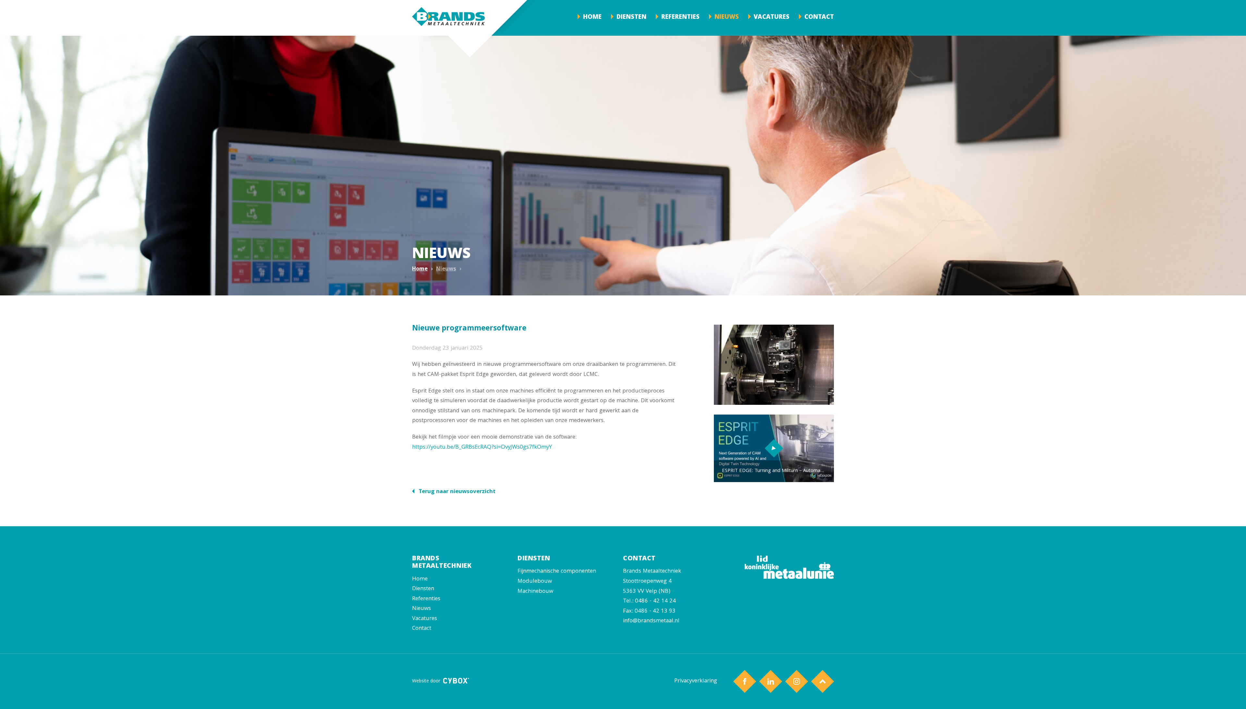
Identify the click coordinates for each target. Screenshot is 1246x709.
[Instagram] (796, 681)
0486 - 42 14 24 (655, 601)
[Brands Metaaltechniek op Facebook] (744, 681)
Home (592, 17)
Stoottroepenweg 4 (647, 581)
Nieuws (727, 17)
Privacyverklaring (695, 681)
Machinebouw (535, 591)
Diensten (631, 17)
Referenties (680, 17)
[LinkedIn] (770, 681)
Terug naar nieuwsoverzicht (456, 492)
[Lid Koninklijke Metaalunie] (789, 577)
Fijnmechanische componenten (557, 571)
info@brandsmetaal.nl (651, 621)
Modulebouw (535, 581)
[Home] (448, 18)
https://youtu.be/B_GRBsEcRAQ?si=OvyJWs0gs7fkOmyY (482, 447)
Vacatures (771, 17)
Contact (819, 17)
